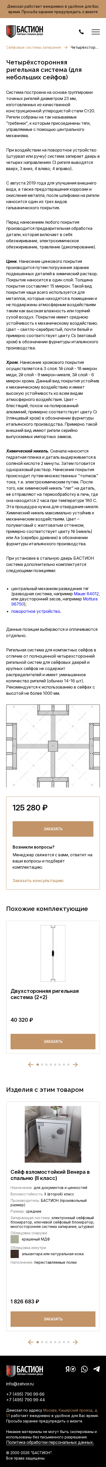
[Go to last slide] (31, 1064)
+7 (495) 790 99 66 (25, 1394)
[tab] (38, 1064)
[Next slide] (75, 1064)
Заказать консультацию (38, 880)
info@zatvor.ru (20, 1383)
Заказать (53, 829)
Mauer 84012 (86, 593)
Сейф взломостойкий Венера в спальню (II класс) (50, 1175)
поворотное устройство (35, 611)
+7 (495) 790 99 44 (25, 1399)
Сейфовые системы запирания (33, 47)
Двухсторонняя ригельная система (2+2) (45, 994)
